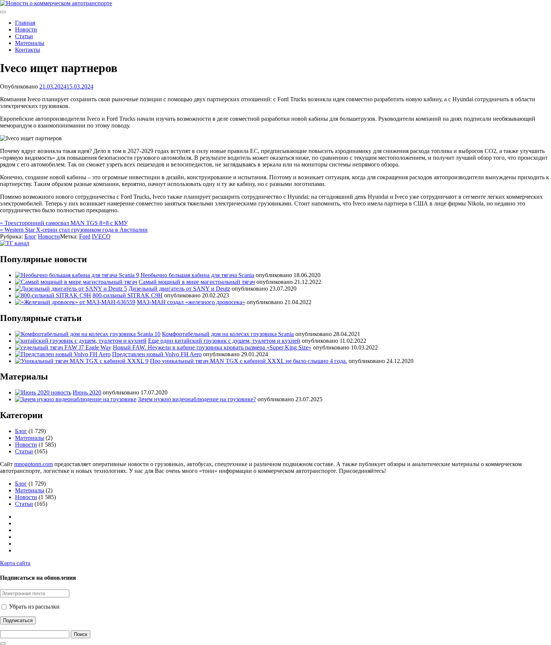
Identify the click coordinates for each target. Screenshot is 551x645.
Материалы (29, 43)
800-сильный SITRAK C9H (128, 295)
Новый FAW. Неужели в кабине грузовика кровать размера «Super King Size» (212, 347)
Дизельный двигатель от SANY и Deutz (179, 288)
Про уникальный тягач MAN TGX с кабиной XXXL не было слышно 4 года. (248, 361)
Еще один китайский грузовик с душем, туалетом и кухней (224, 341)
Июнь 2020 (87, 392)
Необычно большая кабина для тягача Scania (197, 275)
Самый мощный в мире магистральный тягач (197, 282)
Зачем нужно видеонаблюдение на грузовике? (197, 399)
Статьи (24, 36)
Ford (84, 236)
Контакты (27, 49)
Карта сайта (15, 563)
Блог (30, 236)
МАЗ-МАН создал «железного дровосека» (191, 302)
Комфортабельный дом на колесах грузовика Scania (228, 334)
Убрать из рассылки (33, 606)
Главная (25, 23)
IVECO (101, 236)
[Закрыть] (3, 643)
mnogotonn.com (33, 464)
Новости (26, 29)
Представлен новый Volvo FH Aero (157, 354)
